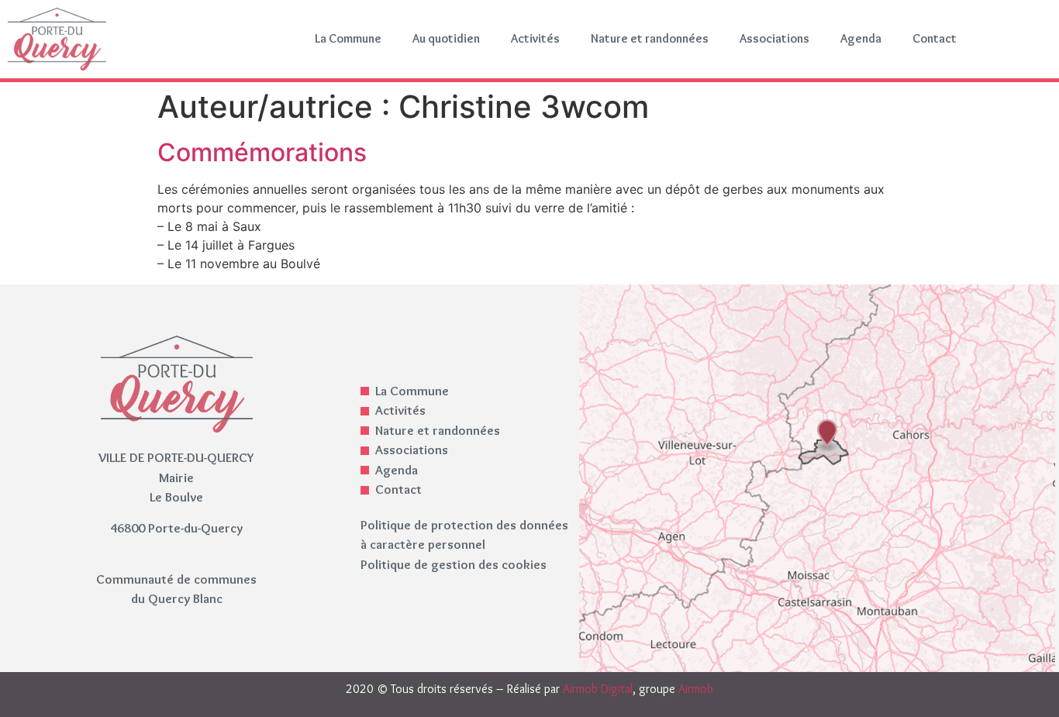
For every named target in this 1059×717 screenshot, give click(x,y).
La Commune (348, 38)
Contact (934, 38)
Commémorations (262, 152)
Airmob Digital (598, 688)
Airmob (695, 688)
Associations (774, 38)
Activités (535, 38)
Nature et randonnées (650, 38)
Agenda (860, 38)
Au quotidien (446, 38)
